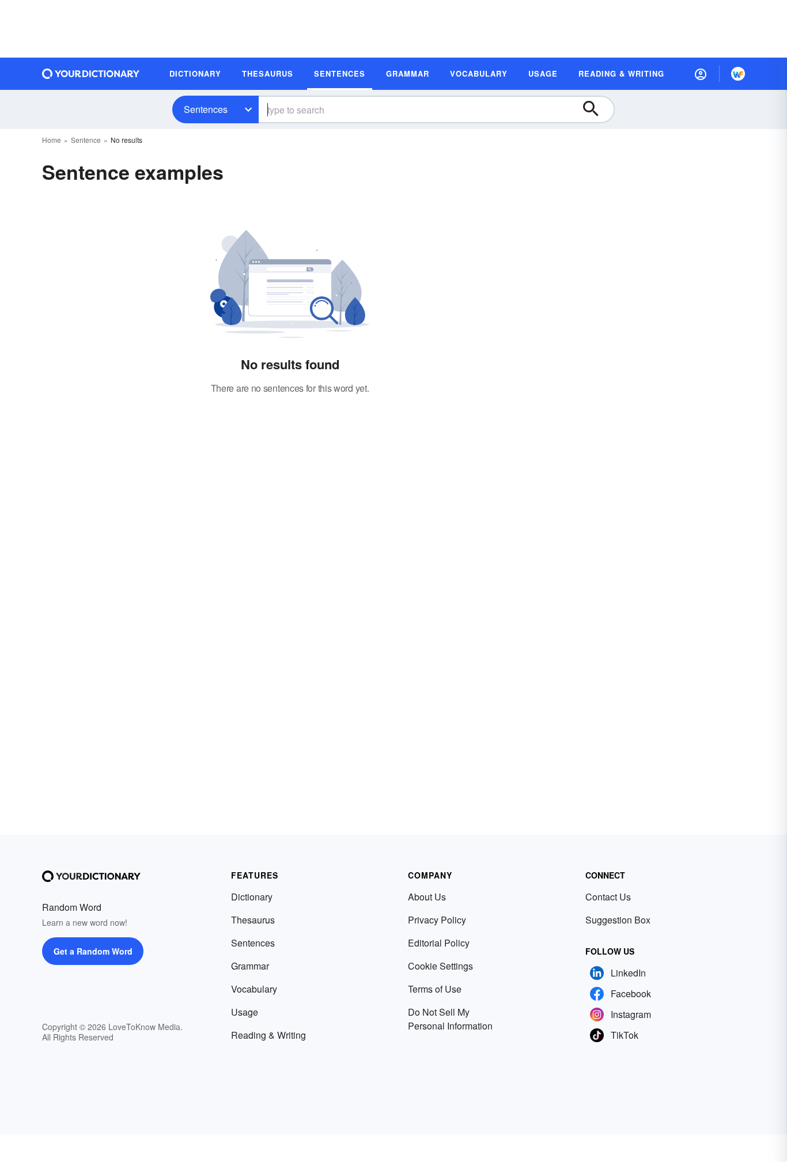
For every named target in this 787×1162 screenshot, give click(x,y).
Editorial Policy (439, 942)
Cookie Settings (440, 965)
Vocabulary (254, 989)
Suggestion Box (617, 919)
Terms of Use (434, 989)
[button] (700, 74)
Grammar (250, 965)
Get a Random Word (93, 951)
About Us (427, 896)
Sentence (86, 140)
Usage (244, 1012)
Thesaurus (253, 919)
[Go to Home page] (91, 74)
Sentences (206, 109)
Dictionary (252, 896)
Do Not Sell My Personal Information (450, 1018)
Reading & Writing (268, 1035)
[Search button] (596, 109)
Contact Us (608, 896)
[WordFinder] (738, 73)
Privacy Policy (437, 919)
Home (51, 140)
